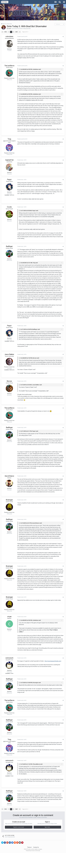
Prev (6, 31)
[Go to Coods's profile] (9, 214)
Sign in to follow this (7, 23)
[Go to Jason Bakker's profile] (9, 361)
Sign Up (57, 6)
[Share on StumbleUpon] (17, 842)
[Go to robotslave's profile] (9, 43)
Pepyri (9, 179)
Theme (29, 847)
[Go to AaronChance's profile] (9, 483)
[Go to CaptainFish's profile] (9, 167)
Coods (9, 207)
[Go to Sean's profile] (3, 27)
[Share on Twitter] (2, 842)
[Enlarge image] (24, 400)
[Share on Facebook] (5, 842)
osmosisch (9, 658)
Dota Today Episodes (25, 28)
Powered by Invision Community (33, 850)
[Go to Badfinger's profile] (9, 253)
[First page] (2, 32)
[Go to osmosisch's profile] (9, 665)
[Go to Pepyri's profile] (9, 186)
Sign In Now (47, 827)
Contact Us (36, 847)
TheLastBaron (9, 66)
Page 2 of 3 (25, 31)
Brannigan (9, 500)
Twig (9, 139)
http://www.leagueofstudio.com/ (53, 661)
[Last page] (20, 32)
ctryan (9, 617)
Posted (22, 36)
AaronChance (9, 476)
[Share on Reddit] (15, 842)
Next (17, 31)
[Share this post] (63, 36)
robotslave (9, 36)
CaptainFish (9, 160)
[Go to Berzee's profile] (9, 388)
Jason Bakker (9, 354)
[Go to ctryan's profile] (9, 624)
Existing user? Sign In (47, 6)
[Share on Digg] (10, 842)
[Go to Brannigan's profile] (9, 507)
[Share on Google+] (7, 842)
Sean (9, 28)
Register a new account (18, 827)
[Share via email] (20, 842)
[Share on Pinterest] (22, 842)
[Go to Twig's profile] (9, 147)
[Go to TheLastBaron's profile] (9, 73)
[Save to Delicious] (12, 842)
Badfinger (9, 246)
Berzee (9, 381)
